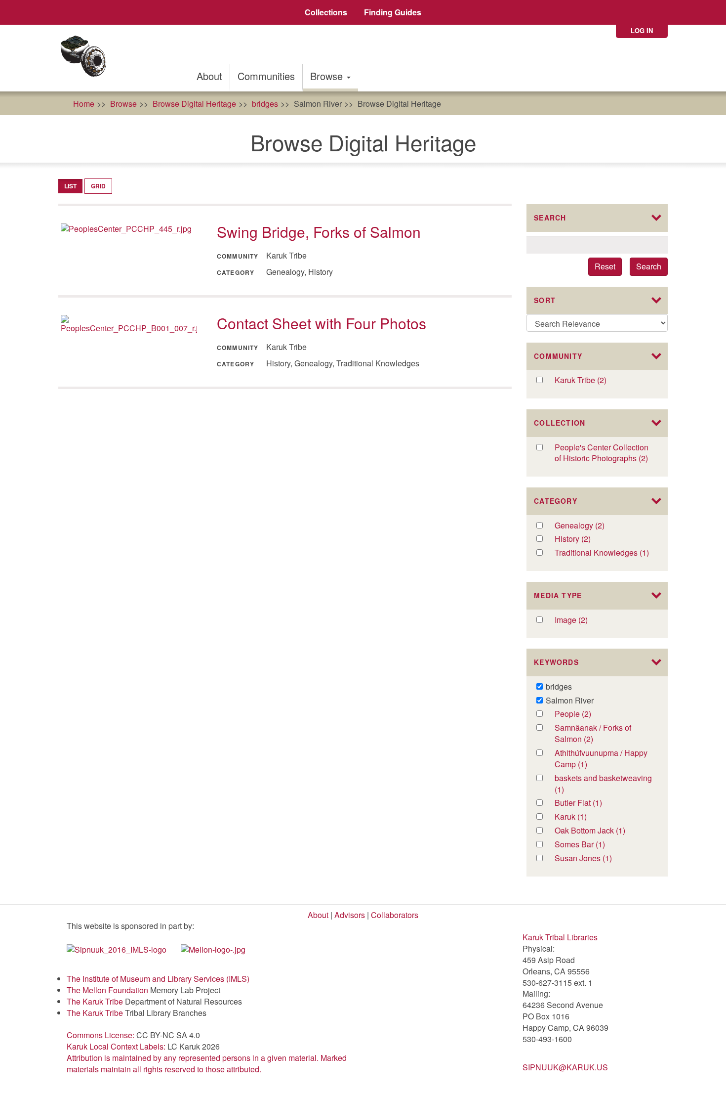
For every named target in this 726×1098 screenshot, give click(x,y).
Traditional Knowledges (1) (604, 553)
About (209, 76)
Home (83, 103)
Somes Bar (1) (592, 844)
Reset (605, 266)
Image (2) (582, 620)
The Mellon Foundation (107, 990)
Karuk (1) (581, 817)
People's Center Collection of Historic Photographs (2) (604, 453)
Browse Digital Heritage (194, 103)
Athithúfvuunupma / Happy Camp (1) (603, 758)
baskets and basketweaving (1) (603, 784)
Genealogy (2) (599, 525)
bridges (265, 103)
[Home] (86, 58)
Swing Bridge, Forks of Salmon (319, 231)
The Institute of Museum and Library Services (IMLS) (158, 978)
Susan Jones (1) (595, 858)
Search (648, 266)
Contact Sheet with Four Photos (321, 323)
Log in (642, 30)
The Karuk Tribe (95, 1001)
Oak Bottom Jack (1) (602, 830)
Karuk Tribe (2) (591, 380)
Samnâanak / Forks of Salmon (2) (595, 733)
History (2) (585, 539)
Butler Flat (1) (589, 803)
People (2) (585, 714)
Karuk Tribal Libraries (560, 937)
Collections (326, 12)
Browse (328, 76)
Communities (266, 76)
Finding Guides (392, 12)
